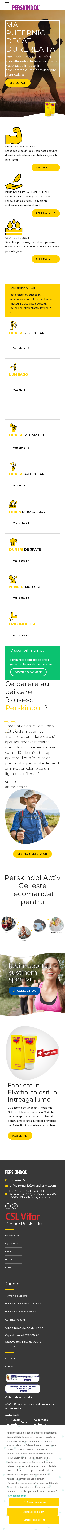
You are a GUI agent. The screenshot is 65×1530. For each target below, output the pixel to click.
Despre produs (13, 1235)
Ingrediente (12, 1243)
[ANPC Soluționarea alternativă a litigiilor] (22, 1381)
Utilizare (9, 1259)
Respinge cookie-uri (31, 1511)
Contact (9, 1366)
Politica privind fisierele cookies (23, 1303)
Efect (8, 1251)
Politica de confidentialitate (20, 1311)
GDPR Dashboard (15, 1319)
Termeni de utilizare (16, 1296)
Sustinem (10, 1358)
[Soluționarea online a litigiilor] (22, 1392)
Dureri (8, 1267)
